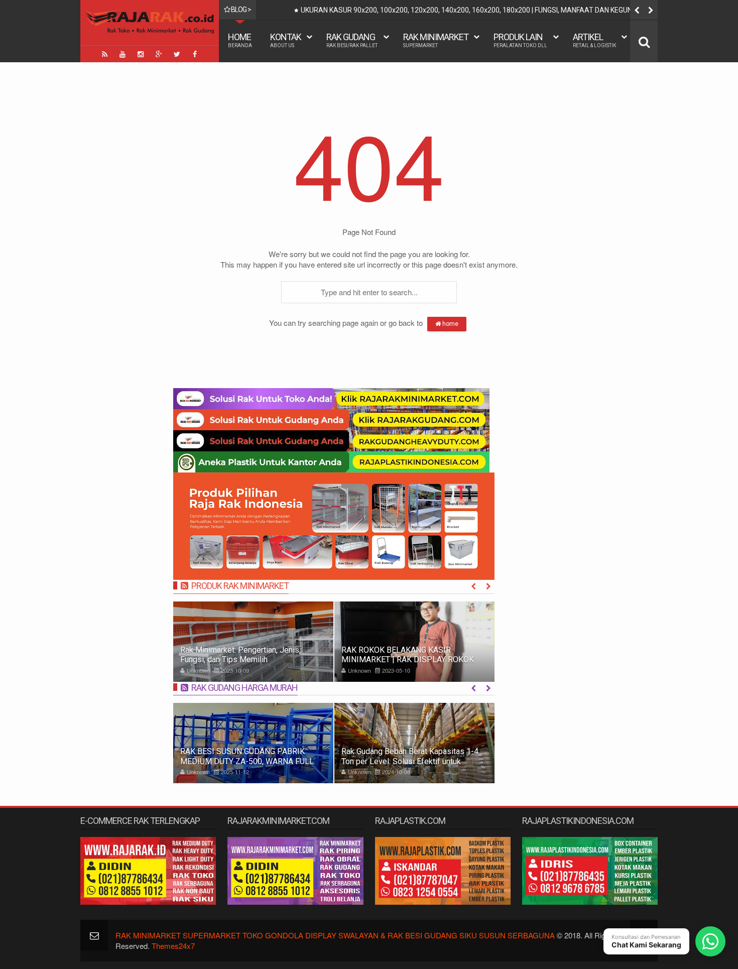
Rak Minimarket (435, 40)
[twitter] (177, 54)
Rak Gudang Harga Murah (244, 687)
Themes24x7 (173, 945)
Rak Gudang (352, 40)
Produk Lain (520, 40)
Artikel (594, 40)
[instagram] (141, 54)
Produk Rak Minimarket (240, 585)
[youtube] (122, 54)
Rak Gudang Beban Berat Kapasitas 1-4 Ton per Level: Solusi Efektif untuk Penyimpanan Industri (409, 761)
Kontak (285, 40)
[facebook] (195, 54)
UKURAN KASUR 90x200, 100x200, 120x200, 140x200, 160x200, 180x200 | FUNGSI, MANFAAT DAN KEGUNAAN (474, 10)
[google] (159, 54)
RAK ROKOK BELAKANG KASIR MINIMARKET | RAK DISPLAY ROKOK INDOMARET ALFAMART (407, 659)
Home (240, 40)
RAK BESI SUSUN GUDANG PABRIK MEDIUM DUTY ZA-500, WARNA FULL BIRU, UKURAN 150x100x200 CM (247, 761)
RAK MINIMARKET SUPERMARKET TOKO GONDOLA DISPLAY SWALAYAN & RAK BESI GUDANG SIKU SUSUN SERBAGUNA (335, 935)
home (449, 323)
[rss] (104, 54)
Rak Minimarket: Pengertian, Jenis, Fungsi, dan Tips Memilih (240, 654)
